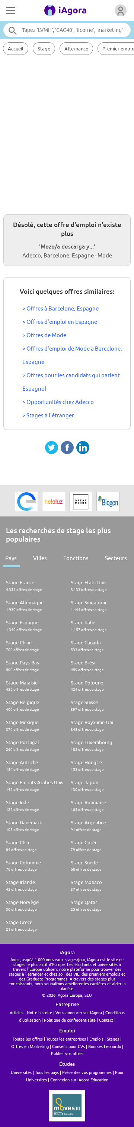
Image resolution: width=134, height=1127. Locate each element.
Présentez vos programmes (87, 1072)
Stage (44, 49)
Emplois (96, 1038)
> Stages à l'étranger (48, 415)
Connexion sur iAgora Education (79, 1079)
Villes (40, 558)
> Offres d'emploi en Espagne (59, 322)
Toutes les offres (28, 1038)
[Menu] (10, 10)
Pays (11, 558)
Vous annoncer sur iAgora (78, 1012)
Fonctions (76, 558)
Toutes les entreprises (66, 1038)
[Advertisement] (67, 133)
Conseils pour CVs (68, 1046)
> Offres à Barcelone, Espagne (60, 308)
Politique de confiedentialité (70, 1020)
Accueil (15, 49)
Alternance (76, 49)
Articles (16, 1012)
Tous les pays (47, 1072)
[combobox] (67, 30)
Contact (106, 1020)
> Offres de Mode (44, 335)
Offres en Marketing (30, 1046)
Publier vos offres (67, 1053)
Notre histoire (39, 1012)
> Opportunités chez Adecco (58, 402)
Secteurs (116, 558)
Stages (113, 1038)
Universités (21, 1072)
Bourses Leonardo (104, 1046)
